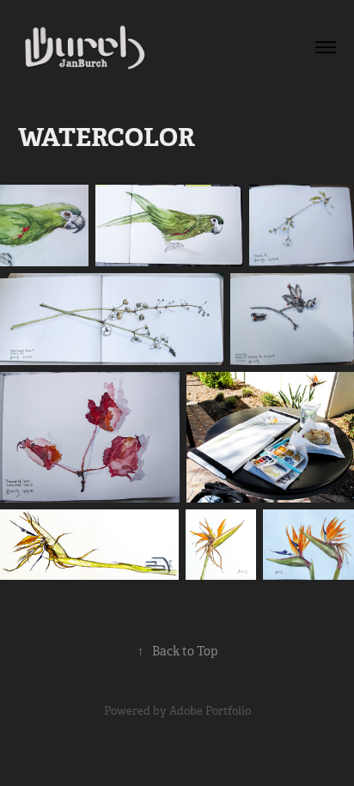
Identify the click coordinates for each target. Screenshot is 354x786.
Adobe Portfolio (210, 711)
